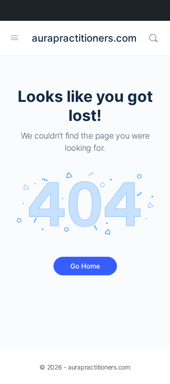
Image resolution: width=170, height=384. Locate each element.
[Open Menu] (14, 37)
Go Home (85, 266)
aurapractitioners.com (84, 38)
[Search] (153, 38)
